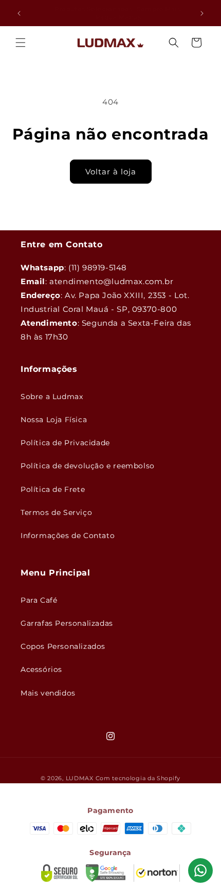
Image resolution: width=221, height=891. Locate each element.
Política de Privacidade (65, 442)
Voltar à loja (110, 171)
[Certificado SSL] (59, 873)
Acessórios (41, 669)
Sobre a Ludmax (52, 396)
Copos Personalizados (63, 646)
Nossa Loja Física (54, 419)
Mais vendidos (48, 693)
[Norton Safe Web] (157, 873)
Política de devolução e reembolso (88, 465)
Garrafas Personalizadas (67, 623)
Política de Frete (53, 489)
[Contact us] (200, 870)
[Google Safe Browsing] (105, 873)
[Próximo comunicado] (202, 13)
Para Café (39, 600)
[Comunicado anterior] (19, 13)
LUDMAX (80, 778)
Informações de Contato (68, 535)
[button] (20, 42)
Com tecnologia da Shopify (138, 778)
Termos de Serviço (56, 512)
